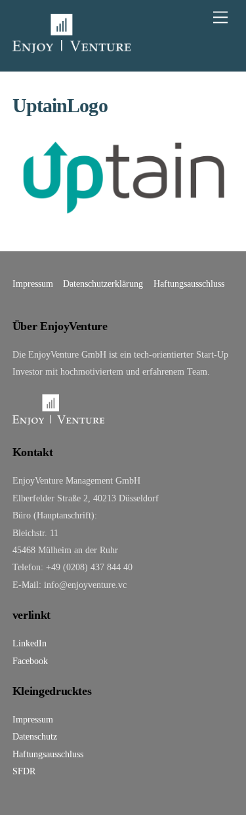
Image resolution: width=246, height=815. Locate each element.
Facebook (30, 661)
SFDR (23, 771)
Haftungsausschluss (189, 283)
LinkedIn (29, 643)
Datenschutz (34, 736)
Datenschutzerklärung (103, 283)
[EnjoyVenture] (71, 47)
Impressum (32, 283)
